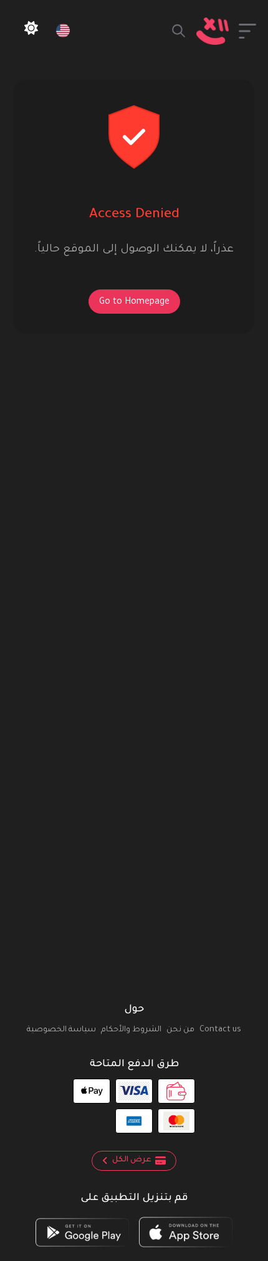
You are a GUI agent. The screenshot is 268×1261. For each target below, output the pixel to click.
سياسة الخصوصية (61, 1030)
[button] (247, 31)
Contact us (220, 1030)
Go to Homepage (134, 302)
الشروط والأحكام (131, 1030)
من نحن (180, 1030)
